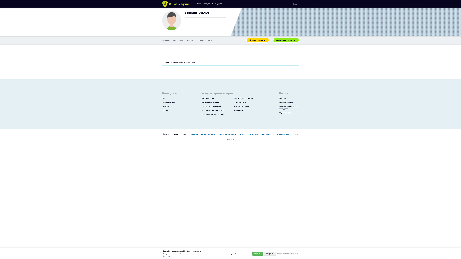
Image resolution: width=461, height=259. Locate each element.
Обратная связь (285, 113)
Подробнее (167, 256)
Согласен (257, 254)
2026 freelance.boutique (175, 134)
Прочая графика (168, 102)
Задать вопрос (258, 40)
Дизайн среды (240, 102)
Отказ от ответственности (287, 134)
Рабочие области (286, 102)
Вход (295, 4)
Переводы (238, 110)
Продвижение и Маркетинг (212, 114)
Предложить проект (286, 40)
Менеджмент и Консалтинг (212, 110)
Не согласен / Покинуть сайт (287, 254)
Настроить (270, 254)
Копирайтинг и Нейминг (211, 106)
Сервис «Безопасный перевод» (261, 134)
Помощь (282, 98)
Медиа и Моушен (241, 106)
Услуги (242, 134)
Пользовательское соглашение (202, 134)
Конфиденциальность (227, 134)
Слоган (165, 110)
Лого (164, 98)
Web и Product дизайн (243, 98)
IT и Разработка (207, 98)
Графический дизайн (210, 102)
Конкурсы (217, 4)
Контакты (230, 139)
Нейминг (166, 106)
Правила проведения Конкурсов (288, 107)
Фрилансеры (203, 4)
